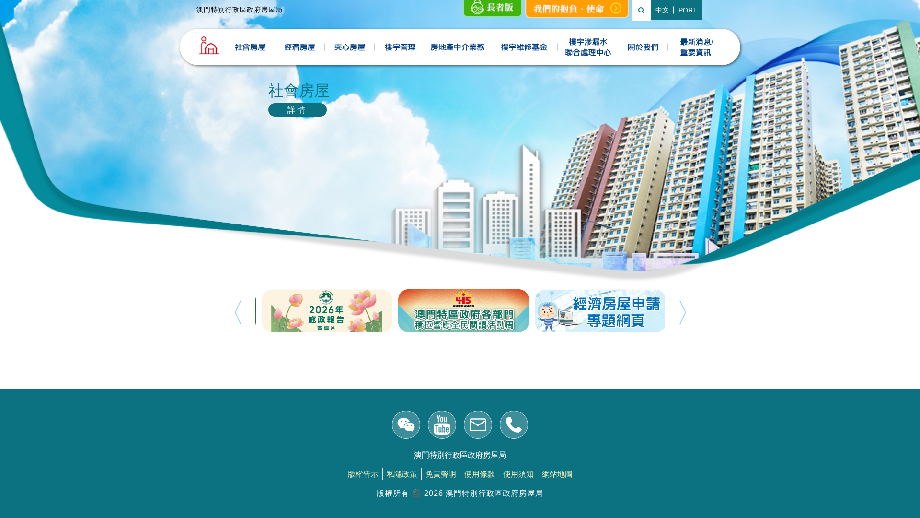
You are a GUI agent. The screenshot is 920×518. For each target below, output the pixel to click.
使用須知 (518, 474)
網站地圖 (557, 474)
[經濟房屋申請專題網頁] (597, 311)
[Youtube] (442, 426)
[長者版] (492, 9)
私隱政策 (402, 474)
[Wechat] (406, 426)
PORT (687, 10)
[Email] (478, 426)
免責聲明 (441, 474)
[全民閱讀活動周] (460, 311)
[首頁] (209, 45)
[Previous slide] (238, 312)
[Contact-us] (514, 426)
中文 (662, 10)
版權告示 (363, 474)
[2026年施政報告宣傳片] (323, 311)
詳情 (298, 110)
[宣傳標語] (577, 9)
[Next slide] (683, 312)
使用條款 (479, 474)
